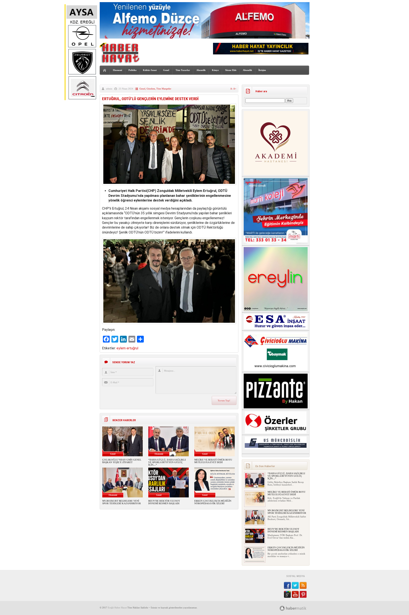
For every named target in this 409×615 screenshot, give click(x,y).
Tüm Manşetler (163, 88)
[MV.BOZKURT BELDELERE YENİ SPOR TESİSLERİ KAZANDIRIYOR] (254, 523)
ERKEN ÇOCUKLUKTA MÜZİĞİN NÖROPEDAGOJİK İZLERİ (212, 502)
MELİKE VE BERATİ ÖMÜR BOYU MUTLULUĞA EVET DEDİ (213, 461)
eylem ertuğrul (127, 348)
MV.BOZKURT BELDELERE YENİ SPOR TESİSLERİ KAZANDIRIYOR (121, 502)
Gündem (151, 88)
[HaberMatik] (298, 608)
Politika (132, 70)
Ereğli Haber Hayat (117, 607)
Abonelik (201, 70)
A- (231, 88)
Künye (215, 70)
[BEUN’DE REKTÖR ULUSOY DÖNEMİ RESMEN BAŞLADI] (254, 542)
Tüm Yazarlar (183, 70)
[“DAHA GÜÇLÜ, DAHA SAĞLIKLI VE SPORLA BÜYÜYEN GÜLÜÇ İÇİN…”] (254, 486)
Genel (166, 70)
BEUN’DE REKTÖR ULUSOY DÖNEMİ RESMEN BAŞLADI (164, 502)
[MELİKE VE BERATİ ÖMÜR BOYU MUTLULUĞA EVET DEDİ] (254, 505)
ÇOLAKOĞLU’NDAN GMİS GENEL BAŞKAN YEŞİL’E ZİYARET (121, 461)
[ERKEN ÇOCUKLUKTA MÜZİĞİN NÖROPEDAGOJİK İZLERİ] (254, 560)
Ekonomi (117, 70)
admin (109, 88)
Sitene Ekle (230, 70)
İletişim (262, 70)
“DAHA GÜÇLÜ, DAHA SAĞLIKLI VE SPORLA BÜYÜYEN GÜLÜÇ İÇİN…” (167, 462)
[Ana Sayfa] (105, 70)
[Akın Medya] (282, 608)
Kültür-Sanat (150, 70)
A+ (234, 88)
